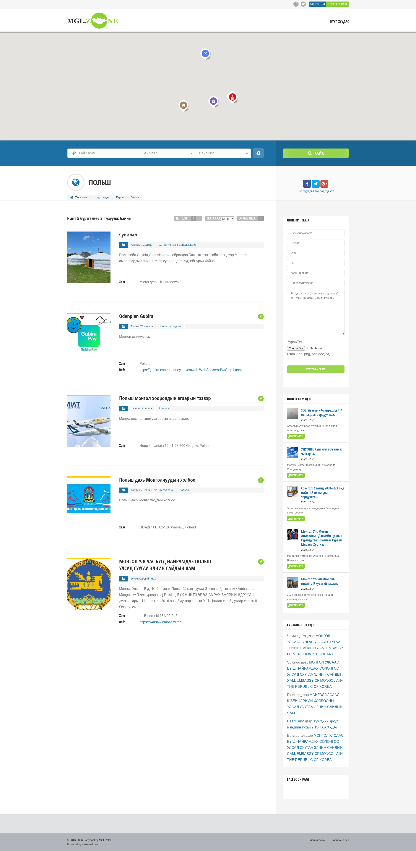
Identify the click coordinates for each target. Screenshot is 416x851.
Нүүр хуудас (339, 21)
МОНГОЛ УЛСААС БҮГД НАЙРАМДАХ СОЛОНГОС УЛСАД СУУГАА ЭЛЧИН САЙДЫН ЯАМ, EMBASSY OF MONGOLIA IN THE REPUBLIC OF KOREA (315, 674)
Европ (120, 197)
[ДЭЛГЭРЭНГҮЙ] (88, 234)
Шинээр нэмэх (337, 4)
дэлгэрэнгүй (295, 436)
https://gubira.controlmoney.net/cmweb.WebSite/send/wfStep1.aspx (191, 370)
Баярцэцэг (295, 721)
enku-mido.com (91, 844)
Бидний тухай (317, 840)
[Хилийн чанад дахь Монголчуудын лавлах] (92, 21)
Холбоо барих (340, 840)
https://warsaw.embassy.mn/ (161, 622)
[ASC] (261, 218)
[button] (213, 101)
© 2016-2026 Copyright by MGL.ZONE (89, 840)
